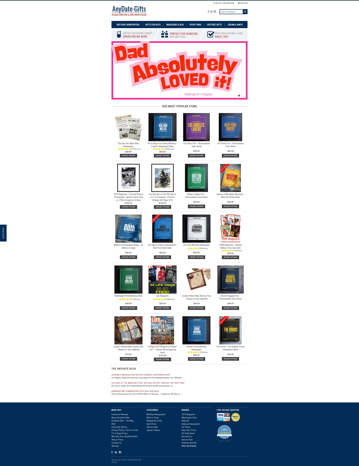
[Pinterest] (211, 11)
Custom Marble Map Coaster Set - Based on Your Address (128, 348)
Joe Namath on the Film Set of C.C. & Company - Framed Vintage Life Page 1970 (162, 197)
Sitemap (115, 445)
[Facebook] (208, 11)
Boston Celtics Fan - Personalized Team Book (196, 195)
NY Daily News (188, 433)
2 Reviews (238, 250)
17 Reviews (136, 299)
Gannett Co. (187, 436)
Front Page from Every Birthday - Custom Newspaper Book (162, 145)
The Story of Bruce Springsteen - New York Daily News (162, 246)
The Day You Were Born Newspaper (128, 145)
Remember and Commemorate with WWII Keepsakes (135, 391)
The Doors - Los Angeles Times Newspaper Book (230, 348)
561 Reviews (136, 149)
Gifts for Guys (153, 25)
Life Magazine (162, 295)
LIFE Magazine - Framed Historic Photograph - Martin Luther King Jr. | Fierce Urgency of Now (128, 197)
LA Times (186, 427)
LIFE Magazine (188, 414)
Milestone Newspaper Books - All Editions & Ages (128, 246)
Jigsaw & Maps (235, 25)
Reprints (185, 420)
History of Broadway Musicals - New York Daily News (230, 195)
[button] (3, 233)
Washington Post (189, 417)
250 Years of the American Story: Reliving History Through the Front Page (147, 383)
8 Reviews (204, 248)
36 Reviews (169, 149)
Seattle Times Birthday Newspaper (197, 348)
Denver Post (187, 439)
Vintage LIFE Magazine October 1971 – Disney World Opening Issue (162, 349)
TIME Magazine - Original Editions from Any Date (230, 246)
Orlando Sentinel (189, 442)
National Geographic (191, 423)
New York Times (189, 430)
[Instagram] (215, 11)
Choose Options (196, 156)
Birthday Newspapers (128, 25)
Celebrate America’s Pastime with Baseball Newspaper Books (140, 375)
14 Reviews (169, 299)
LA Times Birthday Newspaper (196, 244)
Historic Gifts (214, 25)
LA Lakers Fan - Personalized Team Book (196, 145)
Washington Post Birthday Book (128, 295)
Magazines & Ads (175, 25)
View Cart (244, 3)
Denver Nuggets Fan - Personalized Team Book (230, 297)
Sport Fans (195, 25)
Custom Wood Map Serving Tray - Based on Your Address (196, 297)
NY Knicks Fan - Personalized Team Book (230, 145)
